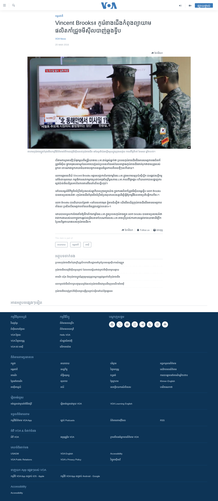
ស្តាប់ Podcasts (67, 420)
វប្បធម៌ (113, 375)
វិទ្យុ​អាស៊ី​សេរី (115, 459)
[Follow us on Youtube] (127, 324)
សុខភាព (64, 381)
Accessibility (116, 453)
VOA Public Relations (21, 459)
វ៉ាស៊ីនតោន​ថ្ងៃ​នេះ (18, 329)
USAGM (15, 453)
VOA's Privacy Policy (70, 459)
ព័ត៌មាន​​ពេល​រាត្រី (67, 329)
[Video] (190, 5)
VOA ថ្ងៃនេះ (16, 335)
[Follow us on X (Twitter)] (120, 324)
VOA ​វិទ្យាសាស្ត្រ (18, 340)
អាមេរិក (14, 375)
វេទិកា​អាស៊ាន (65, 346)
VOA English (66, 453)
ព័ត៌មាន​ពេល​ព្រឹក (67, 323)
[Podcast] (157, 324)
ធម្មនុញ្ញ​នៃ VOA (67, 437)
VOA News (60, 38)
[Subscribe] (165, 324)
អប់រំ (62, 387)
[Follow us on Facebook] (112, 324)
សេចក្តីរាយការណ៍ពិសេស (120, 387)
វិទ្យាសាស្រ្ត (114, 369)
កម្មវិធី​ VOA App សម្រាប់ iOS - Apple (27, 476)
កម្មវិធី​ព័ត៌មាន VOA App (21, 420)
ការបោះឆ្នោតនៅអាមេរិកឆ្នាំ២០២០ (174, 375)
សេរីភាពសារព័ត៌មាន (168, 369)
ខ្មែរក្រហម (114, 381)
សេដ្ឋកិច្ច (64, 369)
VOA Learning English (121, 403)
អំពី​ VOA (15, 437)
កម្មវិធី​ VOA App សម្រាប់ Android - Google (80, 476)
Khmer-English (167, 381)
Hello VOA (65, 335)
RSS (162, 420)
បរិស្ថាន (113, 363)
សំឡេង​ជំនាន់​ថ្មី (66, 340)
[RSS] (150, 324)
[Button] (157, 53)
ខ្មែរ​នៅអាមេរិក (16, 381)
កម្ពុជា (13, 363)
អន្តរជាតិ (59, 16)
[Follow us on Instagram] (135, 324)
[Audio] (180, 5)
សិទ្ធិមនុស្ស (64, 375)
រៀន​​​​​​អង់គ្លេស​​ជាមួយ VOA (71, 403)
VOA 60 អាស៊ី (17, 346)
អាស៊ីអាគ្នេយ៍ (16, 387)
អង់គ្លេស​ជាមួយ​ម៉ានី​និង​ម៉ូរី (21, 403)
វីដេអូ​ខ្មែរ (14, 323)
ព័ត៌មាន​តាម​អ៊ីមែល (118, 420)
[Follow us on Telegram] (142, 324)
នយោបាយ (64, 363)
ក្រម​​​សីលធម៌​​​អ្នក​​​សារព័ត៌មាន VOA (124, 437)
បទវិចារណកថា (166, 387)
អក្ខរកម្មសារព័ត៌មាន (168, 363)
